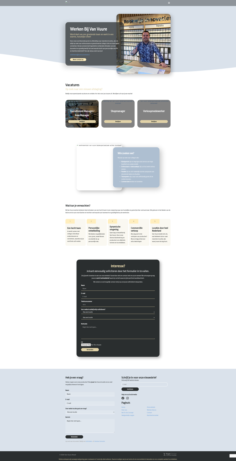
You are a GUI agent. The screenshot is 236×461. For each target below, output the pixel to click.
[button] (169, 3)
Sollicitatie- (89, 441)
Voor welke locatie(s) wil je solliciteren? (93, 309)
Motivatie (84, 324)
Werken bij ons (151, 410)
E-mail (83, 293)
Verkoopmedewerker (154, 111)
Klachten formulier (99, 441)
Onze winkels (151, 407)
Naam (83, 285)
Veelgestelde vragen (128, 415)
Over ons (124, 410)
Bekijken (82, 121)
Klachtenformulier (152, 415)
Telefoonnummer (86, 301)
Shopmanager (118, 111)
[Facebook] (123, 398)
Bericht (67, 417)
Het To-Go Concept (127, 413)
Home (123, 407)
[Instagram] (127, 398)
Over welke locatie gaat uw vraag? (76, 408)
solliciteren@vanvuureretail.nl (80, 55)
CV (82, 342)
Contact (149, 413)
